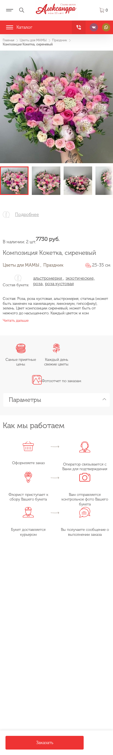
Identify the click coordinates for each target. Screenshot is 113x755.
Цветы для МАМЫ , (22, 265)
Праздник (53, 265)
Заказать (44, 742)
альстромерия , (48, 278)
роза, (38, 283)
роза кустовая (59, 283)
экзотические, (80, 278)
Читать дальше (16, 320)
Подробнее (27, 214)
